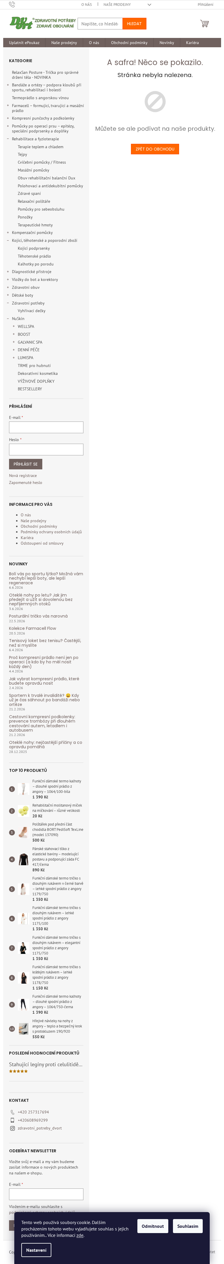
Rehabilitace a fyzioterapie (35, 138)
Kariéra (27, 537)
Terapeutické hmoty (35, 225)
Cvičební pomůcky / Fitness (42, 162)
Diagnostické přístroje (31, 271)
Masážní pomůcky (33, 170)
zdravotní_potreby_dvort (40, 1128)
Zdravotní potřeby (28, 303)
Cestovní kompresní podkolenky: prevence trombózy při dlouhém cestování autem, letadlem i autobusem (42, 724)
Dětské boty (22, 295)
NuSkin (18, 318)
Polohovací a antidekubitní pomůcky (50, 185)
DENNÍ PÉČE (29, 349)
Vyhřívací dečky (32, 310)
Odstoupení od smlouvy (42, 543)
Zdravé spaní (29, 193)
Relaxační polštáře (34, 201)
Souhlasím (187, 1226)
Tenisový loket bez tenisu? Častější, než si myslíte (45, 643)
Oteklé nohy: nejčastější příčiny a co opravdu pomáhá (45, 744)
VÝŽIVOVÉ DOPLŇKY (36, 381)
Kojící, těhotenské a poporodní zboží (44, 240)
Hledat (134, 24)
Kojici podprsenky (34, 248)
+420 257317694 (33, 1112)
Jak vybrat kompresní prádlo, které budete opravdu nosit (44, 681)
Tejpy (22, 154)
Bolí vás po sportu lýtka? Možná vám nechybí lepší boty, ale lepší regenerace (46, 578)
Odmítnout (153, 1226)
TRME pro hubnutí (34, 365)
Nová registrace (23, 475)
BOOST (24, 334)
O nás (86, 4)
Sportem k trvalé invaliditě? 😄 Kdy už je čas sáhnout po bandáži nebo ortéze (44, 700)
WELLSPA (26, 326)
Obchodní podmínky (39, 526)
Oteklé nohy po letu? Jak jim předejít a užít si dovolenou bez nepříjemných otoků (41, 599)
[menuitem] (24, 42)
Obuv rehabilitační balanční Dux (46, 178)
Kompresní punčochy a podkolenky (43, 118)
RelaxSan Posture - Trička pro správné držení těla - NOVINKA (45, 75)
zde (79, 1235)
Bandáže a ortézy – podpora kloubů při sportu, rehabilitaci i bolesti (46, 87)
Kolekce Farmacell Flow (32, 628)
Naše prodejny (117, 4)
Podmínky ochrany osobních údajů (51, 531)
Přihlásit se (26, 464)
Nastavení (36, 1250)
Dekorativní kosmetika (38, 373)
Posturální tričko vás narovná (38, 616)
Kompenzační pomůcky (32, 232)
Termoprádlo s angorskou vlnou (40, 97)
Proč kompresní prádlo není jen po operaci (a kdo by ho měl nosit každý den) (43, 662)
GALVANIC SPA (30, 342)
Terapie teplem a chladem (40, 146)
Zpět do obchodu (155, 149)
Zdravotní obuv (26, 287)
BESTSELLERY (30, 388)
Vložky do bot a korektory (35, 279)
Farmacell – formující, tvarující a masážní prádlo (48, 108)
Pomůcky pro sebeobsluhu (41, 209)
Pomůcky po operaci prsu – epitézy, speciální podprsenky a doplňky (43, 128)
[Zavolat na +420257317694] (17, 4)
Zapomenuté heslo (25, 482)
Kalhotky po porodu (36, 264)
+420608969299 (33, 1120)
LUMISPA (25, 357)
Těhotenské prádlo (34, 256)
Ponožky (25, 217)
